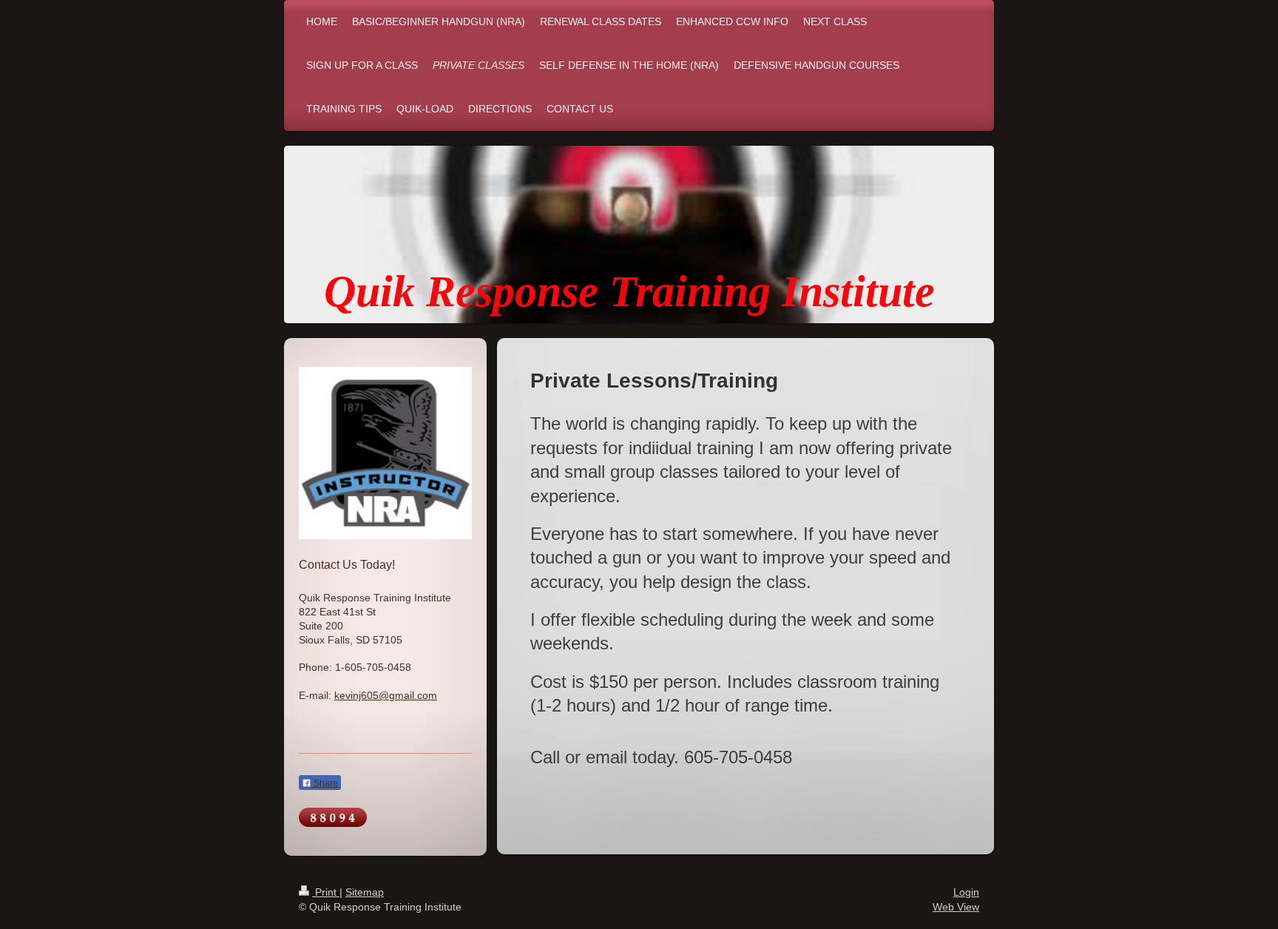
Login (966, 892)
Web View (956, 907)
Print (325, 892)
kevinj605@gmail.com (385, 695)
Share (324, 783)
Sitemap (364, 892)
